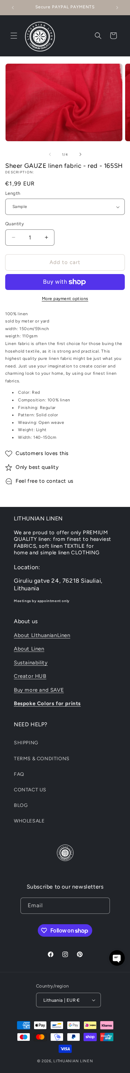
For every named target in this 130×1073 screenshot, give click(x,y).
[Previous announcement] (12, 7)
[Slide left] (50, 154)
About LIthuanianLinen (42, 635)
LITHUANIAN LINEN (73, 1061)
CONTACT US (30, 790)
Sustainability (30, 663)
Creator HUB (30, 676)
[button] (13, 35)
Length (12, 193)
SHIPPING (26, 743)
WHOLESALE (29, 821)
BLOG (21, 805)
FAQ (19, 774)
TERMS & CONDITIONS (42, 759)
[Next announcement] (117, 7)
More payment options (65, 298)
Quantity (14, 223)
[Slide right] (80, 154)
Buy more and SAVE (39, 690)
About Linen (29, 649)
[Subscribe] (102, 906)
